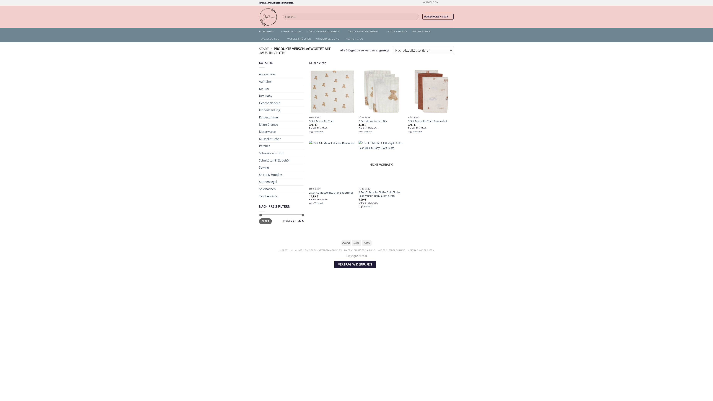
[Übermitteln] (415, 17)
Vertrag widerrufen (421, 250)
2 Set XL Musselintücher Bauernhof (331, 192)
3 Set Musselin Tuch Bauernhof (427, 121)
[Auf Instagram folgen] (445, 2)
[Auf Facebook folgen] (441, 2)
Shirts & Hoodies (271, 175)
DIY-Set (264, 89)
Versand (318, 131)
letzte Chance (396, 31)
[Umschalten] (301, 74)
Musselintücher (299, 38)
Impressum (286, 250)
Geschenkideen (270, 103)
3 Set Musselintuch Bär (373, 121)
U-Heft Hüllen (291, 31)
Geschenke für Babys (363, 31)
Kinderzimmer (269, 117)
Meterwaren (421, 31)
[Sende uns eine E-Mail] (452, 2)
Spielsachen (267, 189)
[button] (430, 2)
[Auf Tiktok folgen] (448, 2)
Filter (265, 221)
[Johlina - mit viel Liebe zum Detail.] (268, 16)
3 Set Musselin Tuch (321, 121)
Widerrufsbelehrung (392, 250)
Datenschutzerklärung (359, 250)
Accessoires (270, 38)
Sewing (264, 167)
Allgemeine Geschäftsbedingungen (318, 250)
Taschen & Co (353, 38)
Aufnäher (266, 31)
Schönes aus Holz (271, 153)
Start (264, 48)
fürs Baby (265, 96)
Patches (264, 146)
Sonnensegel (268, 182)
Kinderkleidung (328, 38)
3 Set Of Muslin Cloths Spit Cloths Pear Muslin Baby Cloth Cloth (379, 194)
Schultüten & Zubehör (323, 31)
